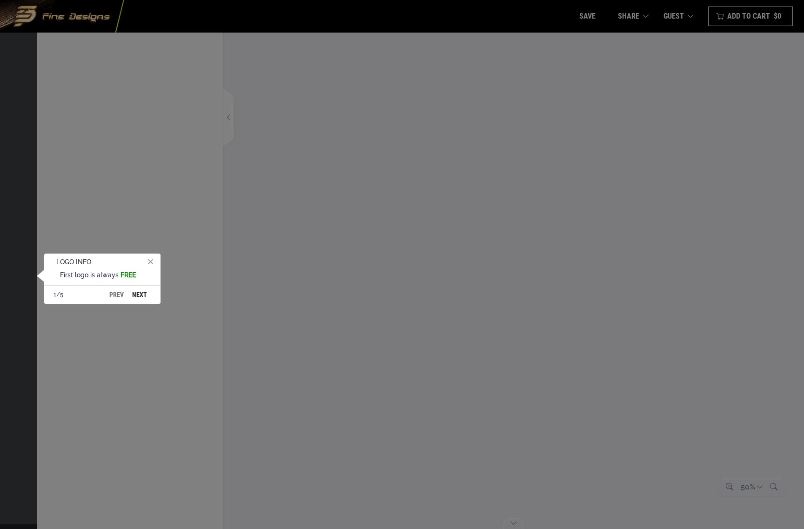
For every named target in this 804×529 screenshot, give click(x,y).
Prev (116, 294)
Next (139, 294)
